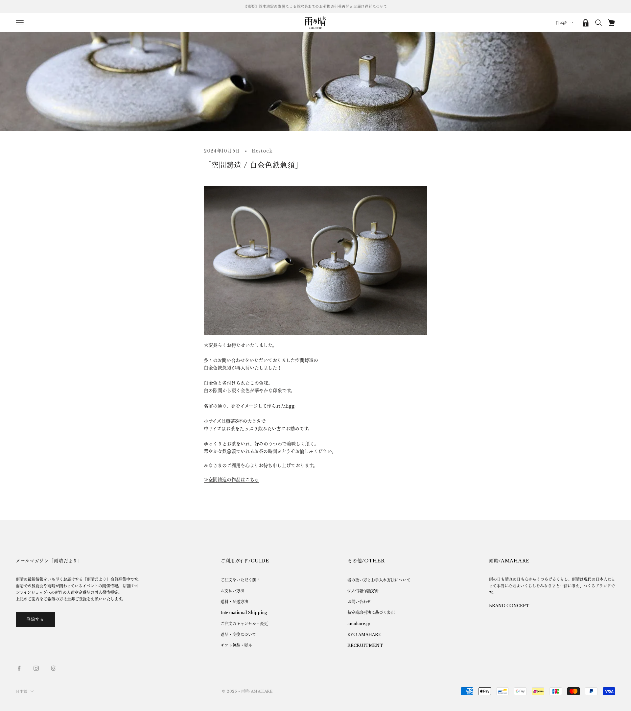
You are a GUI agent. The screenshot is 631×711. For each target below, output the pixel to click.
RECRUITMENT (365, 645)
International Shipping (244, 612)
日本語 (561, 23)
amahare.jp (358, 623)
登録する (35, 619)
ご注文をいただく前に (240, 580)
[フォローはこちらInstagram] (36, 668)
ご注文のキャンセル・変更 (244, 623)
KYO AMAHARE (364, 634)
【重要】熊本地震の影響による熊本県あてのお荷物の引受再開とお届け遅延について (315, 6)
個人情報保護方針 (363, 590)
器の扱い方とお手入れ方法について (378, 580)
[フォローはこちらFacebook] (19, 668)
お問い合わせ (359, 601)
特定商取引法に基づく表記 (371, 612)
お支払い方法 (232, 590)
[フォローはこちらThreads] (53, 668)
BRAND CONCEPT (509, 605)
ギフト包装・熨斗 (236, 645)
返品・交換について (238, 634)
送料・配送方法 (234, 601)
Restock (262, 151)
